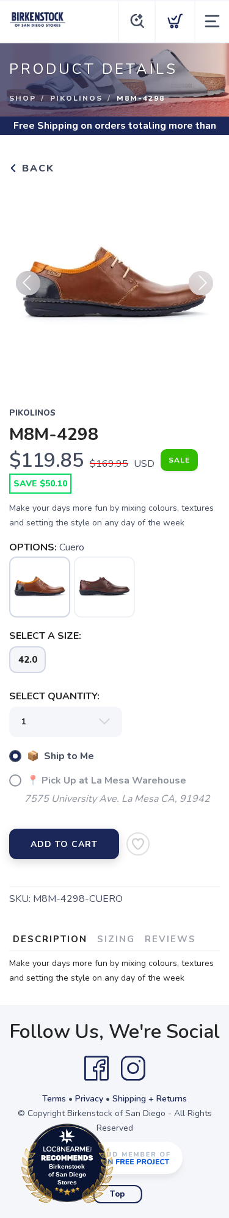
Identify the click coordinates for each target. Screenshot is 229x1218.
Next (201, 283)
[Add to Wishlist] (138, 844)
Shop (22, 98)
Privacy (89, 1098)
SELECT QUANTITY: (54, 696)
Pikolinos (76, 98)
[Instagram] (133, 1068)
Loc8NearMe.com (120, 1166)
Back (36, 168)
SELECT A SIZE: (45, 636)
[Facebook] (96, 1068)
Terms (54, 1098)
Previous (28, 283)
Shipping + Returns (149, 1098)
